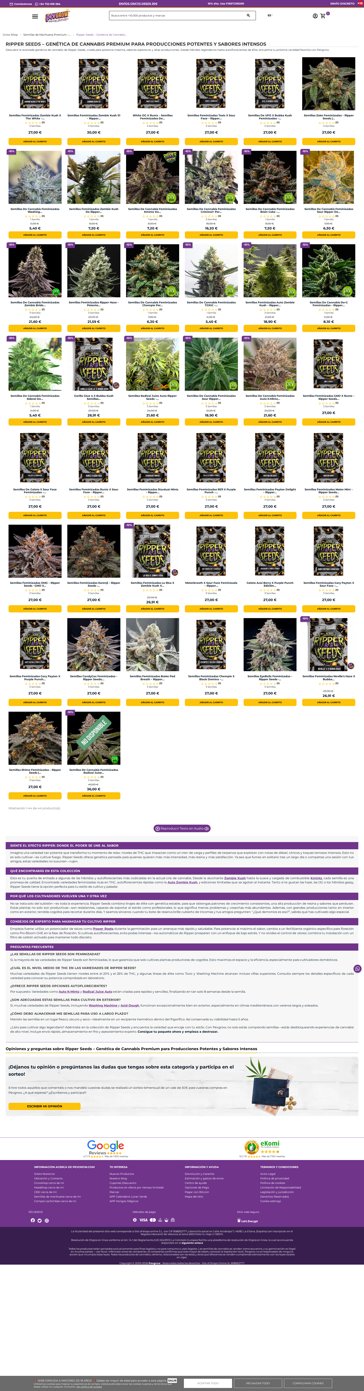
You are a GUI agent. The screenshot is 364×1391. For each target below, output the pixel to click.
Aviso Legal (267, 1174)
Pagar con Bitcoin (197, 1192)
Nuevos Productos (122, 1174)
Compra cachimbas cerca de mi (55, 1201)
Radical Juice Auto (97, 991)
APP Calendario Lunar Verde (128, 1196)
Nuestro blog (118, 1178)
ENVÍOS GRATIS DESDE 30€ (138, 3)
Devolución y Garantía (199, 1174)
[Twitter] (40, 1221)
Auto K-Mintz (69, 991)
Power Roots (103, 929)
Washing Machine (103, 1005)
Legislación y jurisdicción (277, 1192)
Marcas (114, 1192)
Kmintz (316, 878)
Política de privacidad (274, 1178)
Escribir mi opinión (44, 1106)
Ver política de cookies (89, 1386)
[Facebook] (33, 1221)
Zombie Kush (235, 878)
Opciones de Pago (197, 1187)
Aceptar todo (208, 1383)
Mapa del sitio (194, 1196)
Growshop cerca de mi (49, 1183)
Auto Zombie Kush (183, 882)
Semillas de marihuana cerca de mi (57, 1196)
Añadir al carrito (35, 141)
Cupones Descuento (123, 1183)
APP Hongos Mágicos (124, 1201)
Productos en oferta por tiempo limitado (137, 1187)
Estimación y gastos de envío (204, 1178)
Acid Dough (130, 1005)
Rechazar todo (258, 1383)
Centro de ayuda (196, 1183)
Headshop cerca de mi (49, 1187)
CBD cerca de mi (45, 1192)
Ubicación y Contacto (48, 1178)
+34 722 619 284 (49, 4)
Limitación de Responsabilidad (280, 1187)
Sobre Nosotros (44, 1174)
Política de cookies (272, 1183)
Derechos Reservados (274, 1196)
